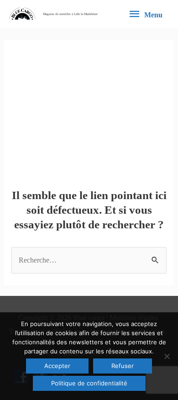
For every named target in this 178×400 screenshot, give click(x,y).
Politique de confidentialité (89, 383)
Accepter (57, 365)
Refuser (122, 365)
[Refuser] (166, 356)
